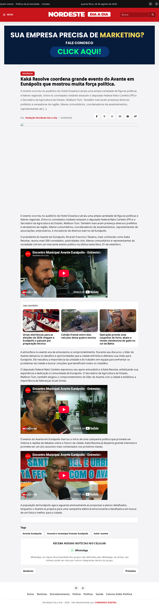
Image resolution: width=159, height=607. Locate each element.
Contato (46, 3)
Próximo (130, 571)
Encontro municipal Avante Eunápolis (67, 533)
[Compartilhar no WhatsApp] (112, 116)
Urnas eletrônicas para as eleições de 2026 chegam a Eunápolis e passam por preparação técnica (38, 339)
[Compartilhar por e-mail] (120, 116)
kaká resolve (101, 533)
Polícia (77, 594)
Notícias (42, 594)
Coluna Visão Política (119, 594)
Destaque (27, 73)
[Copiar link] (135, 116)
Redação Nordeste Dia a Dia (41, 117)
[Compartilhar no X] (104, 116)
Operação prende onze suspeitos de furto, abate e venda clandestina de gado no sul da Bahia (117, 339)
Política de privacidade (27, 3)
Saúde (99, 594)
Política (88, 594)
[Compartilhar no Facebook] (96, 116)
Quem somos (7, 3)
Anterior (28, 571)
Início (30, 594)
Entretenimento (60, 594)
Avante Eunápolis (32, 533)
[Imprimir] (128, 116)
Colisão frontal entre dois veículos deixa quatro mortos (78, 336)
